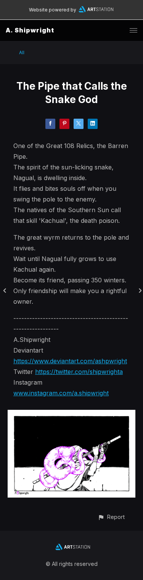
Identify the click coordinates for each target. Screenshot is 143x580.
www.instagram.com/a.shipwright (61, 393)
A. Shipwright (30, 30)
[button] (111, 517)
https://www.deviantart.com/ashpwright (70, 361)
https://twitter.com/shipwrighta (79, 371)
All (21, 52)
